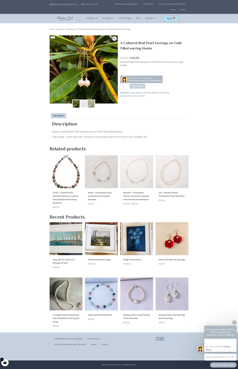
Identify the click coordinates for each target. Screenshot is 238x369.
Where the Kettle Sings (99, 259)
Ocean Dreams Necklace (100, 315)
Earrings (132, 93)
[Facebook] (158, 338)
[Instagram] (162, 338)
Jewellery (91, 18)
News (173, 10)
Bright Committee (132, 259)
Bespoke (149, 18)
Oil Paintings (125, 18)
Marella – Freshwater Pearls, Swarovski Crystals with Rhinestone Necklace (136, 196)
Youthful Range (164, 93)
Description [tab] (58, 116)
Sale (138, 18)
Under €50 (146, 93)
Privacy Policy (148, 4)
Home (52, 29)
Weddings (70, 29)
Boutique (107, 18)
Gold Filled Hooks (130, 96)
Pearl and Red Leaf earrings (172, 259)
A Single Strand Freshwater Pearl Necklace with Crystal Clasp (66, 318)
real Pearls (141, 96)
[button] (114, 38)
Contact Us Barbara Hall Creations (172, 4)
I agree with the (218, 348)
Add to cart (137, 86)
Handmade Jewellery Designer (126, 4)
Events (182, 10)
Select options (130, 211)
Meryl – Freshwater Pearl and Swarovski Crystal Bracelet (100, 196)
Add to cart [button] (93, 211)
